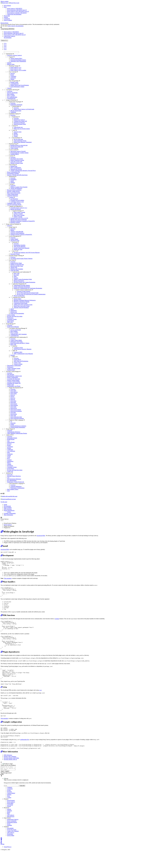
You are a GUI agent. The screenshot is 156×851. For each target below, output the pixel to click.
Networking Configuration (14, 365)
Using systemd (14, 148)
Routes (12, 74)
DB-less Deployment (15, 110)
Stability (9, 62)
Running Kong (13, 143)
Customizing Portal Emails (20, 303)
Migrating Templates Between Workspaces (25, 300)
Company (9, 787)
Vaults (8, 457)
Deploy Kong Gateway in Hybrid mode (24, 109)
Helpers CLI (13, 312)
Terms (5, 847)
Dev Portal (12, 260)
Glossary (9, 88)
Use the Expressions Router (14, 204)
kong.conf (9, 474)
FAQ (8, 490)
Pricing (9, 806)
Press (8, 796)
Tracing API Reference (16, 188)
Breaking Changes (14, 66)
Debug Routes (11, 442)
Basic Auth (16, 273)
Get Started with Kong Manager (17, 328)
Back (2, 771)
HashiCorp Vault (18, 249)
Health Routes (10, 439)
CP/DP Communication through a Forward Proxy (23, 170)
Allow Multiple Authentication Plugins (17, 433)
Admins (9, 464)
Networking (12, 164)
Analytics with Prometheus (17, 233)
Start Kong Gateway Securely (18, 151)
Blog (8, 813)
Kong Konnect (11, 800)
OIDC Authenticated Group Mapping (23, 353)
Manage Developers (19, 280)
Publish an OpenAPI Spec (17, 264)
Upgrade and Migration (15, 206)
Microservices (10, 816)
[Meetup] (1, 841)
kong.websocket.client (16, 417)
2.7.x (5, 47)
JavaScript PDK (41, 535)
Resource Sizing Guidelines (14, 190)
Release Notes (10, 64)
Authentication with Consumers (18, 334)
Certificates (10, 449)
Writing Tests (10, 384)
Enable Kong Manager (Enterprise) (23, 142)
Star (3, 844)
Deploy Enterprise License (17, 160)
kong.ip (12, 396)
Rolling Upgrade (18, 216)
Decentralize (10, 828)
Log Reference (14, 198)
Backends (15, 242)
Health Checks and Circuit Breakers (19, 85)
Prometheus (13, 179)
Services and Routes (12, 92)
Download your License (16, 158)
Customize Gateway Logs (17, 201)
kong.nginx (13, 401)
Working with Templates (16, 269)
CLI (8, 477)
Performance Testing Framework (15, 482)
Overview (13, 103)
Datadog (12, 182)
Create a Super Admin (16, 340)
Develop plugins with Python (11, 758)
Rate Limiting (10, 94)
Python (12, 424)
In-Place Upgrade (18, 213)
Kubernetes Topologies (16, 104)
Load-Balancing (11, 98)
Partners (9, 794)
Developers (10, 465)
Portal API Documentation (17, 313)
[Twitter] (1, 839)
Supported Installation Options (18, 60)
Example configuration (10, 513)
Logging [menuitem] (11, 197)
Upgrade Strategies (17, 210)
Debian (15, 133)
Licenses (11, 155)
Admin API (9, 435)
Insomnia (9, 825)
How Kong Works (14, 80)
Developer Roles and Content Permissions (24, 282)
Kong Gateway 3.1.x (15, 67)
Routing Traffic (14, 82)
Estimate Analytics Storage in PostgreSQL (21, 234)
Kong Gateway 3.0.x (15, 68)
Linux (14, 130)
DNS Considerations (15, 167)
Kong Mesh (10, 803)
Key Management (11, 480)
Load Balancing (14, 83)
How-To (14, 251)
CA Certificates (11, 451)
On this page (4, 502)
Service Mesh (10, 835)
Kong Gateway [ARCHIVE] (14, 8)
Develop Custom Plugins (12, 371)
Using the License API (16, 161)
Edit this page (13, 496)
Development (7, 506)
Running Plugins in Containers (18, 426)
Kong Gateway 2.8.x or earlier (18, 70)
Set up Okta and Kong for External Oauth (27, 292)
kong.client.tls (14, 392)
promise (57, 618)
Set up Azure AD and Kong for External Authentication (31, 294)
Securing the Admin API (16, 146)
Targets (9, 455)
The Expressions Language (16, 483)
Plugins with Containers (10, 756)
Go (11, 421)
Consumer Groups (12, 319)
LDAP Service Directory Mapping (22, 349)
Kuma (8, 823)
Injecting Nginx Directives (14, 476)
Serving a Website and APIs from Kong (17, 175)
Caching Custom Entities (13, 381)
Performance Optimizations (17, 488)
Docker (14, 125)
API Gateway (10, 815)
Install (5, 504)
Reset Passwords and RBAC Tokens (19, 343)
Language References (16, 486)
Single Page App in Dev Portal (21, 306)
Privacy (9, 847)
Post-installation (16, 137)
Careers (11, 793)
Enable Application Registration (22, 286)
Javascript (12, 423)
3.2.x (5, 43)
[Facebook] (1, 838)
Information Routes (12, 438)
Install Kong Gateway (19, 119)
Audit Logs (10, 471)
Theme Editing (17, 298)
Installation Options (14, 113)
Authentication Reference (13, 432)
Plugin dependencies (9, 510)
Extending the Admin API (13, 383)
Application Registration (18, 284)
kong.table (13, 412)
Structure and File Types (16, 266)
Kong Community (11, 821)
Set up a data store (18, 139)
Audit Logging (11, 315)
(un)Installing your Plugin (13, 386)
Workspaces (13, 310)
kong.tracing (13, 414)
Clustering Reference (12, 195)
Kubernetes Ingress (12, 822)
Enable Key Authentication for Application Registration (28, 288)
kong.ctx (12, 395)
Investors (9, 791)
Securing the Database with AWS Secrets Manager (27, 252)
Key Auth (16, 275)
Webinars (9, 810)
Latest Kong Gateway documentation (9, 36)
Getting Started (14, 239)
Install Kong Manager (19, 122)
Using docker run (18, 127)
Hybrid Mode (16, 106)
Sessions (16, 278)
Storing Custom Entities (13, 380)
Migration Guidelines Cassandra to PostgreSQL (22, 221)
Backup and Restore (15, 209)
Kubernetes (15, 117)
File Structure (10, 374)
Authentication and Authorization (21, 272)
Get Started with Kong (12, 89)
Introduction (9, 54)
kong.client (13, 390)
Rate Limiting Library (12, 489)
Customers (10, 788)
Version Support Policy (16, 58)
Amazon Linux (17, 131)
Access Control (13, 149)
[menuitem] (79, 5)
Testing (9, 512)
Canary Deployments (12, 194)
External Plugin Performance (17, 427)
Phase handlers (8, 507)
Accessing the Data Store (13, 378)
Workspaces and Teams (16, 341)
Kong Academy (8, 20)
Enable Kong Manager (13, 326)
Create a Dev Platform (13, 831)
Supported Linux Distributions (18, 61)
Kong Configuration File (13, 172)
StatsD (12, 181)
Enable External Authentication (24, 290)
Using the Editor (14, 270)
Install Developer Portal (20, 124)
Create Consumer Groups (13, 368)
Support (6, 17)
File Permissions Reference (14, 479)
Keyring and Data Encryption (14, 316)
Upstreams (13, 77)
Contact (9, 797)
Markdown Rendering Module (21, 301)
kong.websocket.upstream (17, 418)
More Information (8, 515)
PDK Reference (8, 755)
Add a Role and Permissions (21, 361)
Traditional (13, 112)
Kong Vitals (12, 227)
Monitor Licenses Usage (16, 163)
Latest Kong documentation (14, 14)
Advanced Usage (14, 240)
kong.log (12, 399)
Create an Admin (18, 364)
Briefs (8, 812)
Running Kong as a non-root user (19, 145)
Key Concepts (13, 72)
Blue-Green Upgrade (19, 215)
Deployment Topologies (15, 101)
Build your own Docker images (22, 128)
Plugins (12, 79)
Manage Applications (19, 295)
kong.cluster (13, 393)
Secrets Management (14, 236)
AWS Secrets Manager (19, 246)
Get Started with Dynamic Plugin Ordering (21, 258)
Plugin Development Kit (15, 387)
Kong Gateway (8, 524)
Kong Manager (10, 323)
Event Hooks (10, 320)
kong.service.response (16, 411)
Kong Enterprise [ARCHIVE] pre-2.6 (17, 10)
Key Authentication (12, 97)
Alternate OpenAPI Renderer (21, 307)
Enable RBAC (17, 359)
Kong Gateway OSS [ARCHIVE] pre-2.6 (18, 11)
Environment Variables (13, 173)
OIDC (15, 276)
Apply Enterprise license (20, 140)
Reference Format (15, 254)
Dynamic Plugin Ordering (16, 255)
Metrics (12, 230)
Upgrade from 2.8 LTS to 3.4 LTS (19, 218)
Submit (7, 771)
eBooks (9, 809)
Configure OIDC (18, 352)
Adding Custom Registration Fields (23, 279)
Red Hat (16, 134)
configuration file (24, 739)
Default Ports (13, 166)
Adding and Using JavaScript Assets (23, 304)
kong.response (14, 405)
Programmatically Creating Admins (19, 152)
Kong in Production (11, 100)
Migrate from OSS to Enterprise (18, 219)
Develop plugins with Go (10, 759)
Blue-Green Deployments (13, 192)
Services (12, 73)
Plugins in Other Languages (16, 420)
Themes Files (13, 267)
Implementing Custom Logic (14, 376)
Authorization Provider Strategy (22, 285)
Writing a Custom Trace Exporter (18, 187)
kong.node (13, 402)
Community (7, 18)
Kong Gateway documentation (15, 26)
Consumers (13, 76)
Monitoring (12, 176)
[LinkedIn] (1, 842)
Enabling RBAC (14, 154)
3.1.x (5, 45)
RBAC (14, 356)
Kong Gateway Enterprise (13, 224)
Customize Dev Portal (18, 297)
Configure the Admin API (20, 121)
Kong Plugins (10, 429)
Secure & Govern (11, 829)
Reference (9, 473)
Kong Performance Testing (17, 86)
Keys (8, 458)
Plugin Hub (7, 15)
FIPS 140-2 (10, 322)
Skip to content (4, 1)
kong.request (13, 403)
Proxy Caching (11, 95)
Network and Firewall (16, 169)
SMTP (12, 309)
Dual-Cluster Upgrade (19, 212)
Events (9, 790)
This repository (8, 578)
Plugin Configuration (12, 377)
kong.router (13, 406)
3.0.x (5, 46)
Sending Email (11, 370)
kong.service (13, 408)
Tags (8, 440)
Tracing (11, 184)
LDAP (14, 346)
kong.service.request (15, 409)
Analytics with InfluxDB (16, 231)
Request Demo (4, 23)
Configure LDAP (18, 347)
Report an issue (12, 499)
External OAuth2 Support (23, 291)
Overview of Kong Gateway (14, 55)
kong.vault (13, 415)
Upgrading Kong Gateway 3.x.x (18, 207)
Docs (5, 7)
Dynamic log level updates (17, 200)
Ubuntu (16, 136)
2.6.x (5, 49)
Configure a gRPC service (14, 203)
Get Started (10, 804)
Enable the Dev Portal (16, 263)
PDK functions (8, 509)
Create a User (17, 362)
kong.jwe (12, 398)
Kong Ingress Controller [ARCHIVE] (17, 13)
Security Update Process (13, 191)
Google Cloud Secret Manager (21, 248)
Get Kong (9, 91)
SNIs (8, 452)
